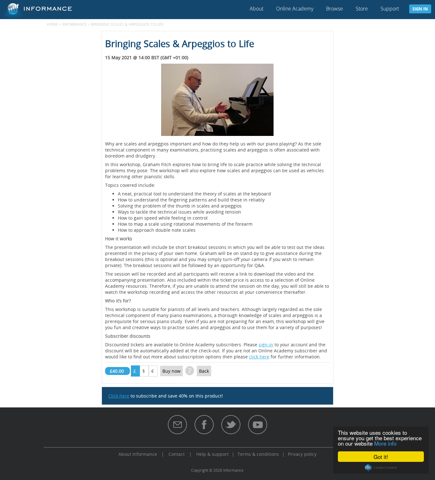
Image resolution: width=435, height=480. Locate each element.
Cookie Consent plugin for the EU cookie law (381, 467)
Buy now (171, 371)
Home (52, 24)
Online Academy (294, 8)
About (256, 8)
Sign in (420, 9)
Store (362, 8)
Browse (334, 8)
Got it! (381, 457)
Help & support (212, 454)
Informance (74, 24)
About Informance (137, 454)
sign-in (266, 345)
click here (259, 357)
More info (385, 443)
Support (390, 8)
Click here (118, 396)
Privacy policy (302, 454)
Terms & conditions (258, 454)
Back (204, 371)
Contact (176, 454)
